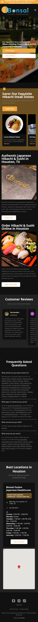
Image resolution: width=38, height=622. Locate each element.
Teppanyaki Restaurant (20, 408)
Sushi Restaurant (19, 410)
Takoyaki (30, 392)
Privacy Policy (24, 609)
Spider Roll (5, 387)
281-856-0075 (13, 508)
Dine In (19, 426)
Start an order (19, 542)
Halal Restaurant (21, 412)
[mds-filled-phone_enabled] (24, 600)
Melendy (29, 446)
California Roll (25, 387)
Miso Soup (17, 394)
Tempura (4, 396)
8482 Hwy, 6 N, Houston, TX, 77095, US (18, 502)
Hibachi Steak (6, 379)
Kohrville (16, 444)
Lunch (25, 414)
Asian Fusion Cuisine (8, 412)
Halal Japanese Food (11, 414)
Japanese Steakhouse (15, 406)
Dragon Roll (16, 385)
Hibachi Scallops (17, 381)
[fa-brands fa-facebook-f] (13, 600)
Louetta (10, 444)
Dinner (4, 417)
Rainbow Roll (25, 385)
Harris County (10, 448)
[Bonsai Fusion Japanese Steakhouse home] (15, 10)
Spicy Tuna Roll (6, 385)
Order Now (9, 109)
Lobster (24, 396)
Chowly (22, 618)
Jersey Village (17, 442)
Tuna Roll (13, 392)
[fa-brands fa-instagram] (19, 600)
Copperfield (27, 204)
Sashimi (19, 392)
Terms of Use (14, 609)
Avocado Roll (24, 390)
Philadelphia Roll (14, 387)
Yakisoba (24, 394)
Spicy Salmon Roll (25, 383)
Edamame (9, 394)
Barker (28, 444)
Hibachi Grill (6, 408)
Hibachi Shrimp (7, 381)
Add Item (6, 144)
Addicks (22, 444)
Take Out (26, 426)
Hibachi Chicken (16, 379)
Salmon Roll (5, 392)
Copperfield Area (7, 442)
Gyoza (3, 394)
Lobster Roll (5, 390)
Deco (3, 448)
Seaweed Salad (13, 396)
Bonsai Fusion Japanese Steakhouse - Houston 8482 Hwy (18, 496)
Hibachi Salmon (28, 379)
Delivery (4, 428)
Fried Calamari (14, 383)
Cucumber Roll (15, 390)
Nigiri (25, 392)
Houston (4, 207)
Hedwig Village (6, 446)
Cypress (25, 442)
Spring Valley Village (18, 446)
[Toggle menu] (35, 10)
